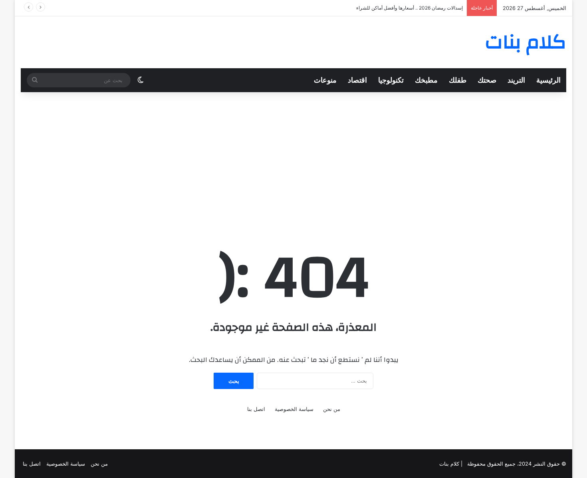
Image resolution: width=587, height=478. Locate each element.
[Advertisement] (293, 156)
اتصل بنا (256, 409)
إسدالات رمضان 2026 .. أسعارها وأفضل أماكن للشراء (409, 8)
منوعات (325, 80)
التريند (516, 80)
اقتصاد (357, 80)
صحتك (487, 80)
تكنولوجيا (391, 80)
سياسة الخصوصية (294, 409)
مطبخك (426, 80)
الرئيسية (548, 80)
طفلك (457, 80)
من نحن (331, 409)
